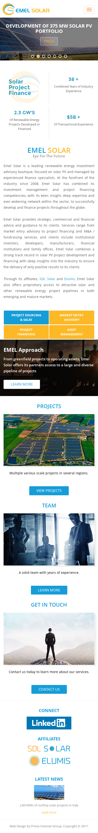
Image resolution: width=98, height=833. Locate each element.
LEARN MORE (22, 384)
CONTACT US (49, 689)
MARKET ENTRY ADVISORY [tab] (71, 317)
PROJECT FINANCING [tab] (26, 331)
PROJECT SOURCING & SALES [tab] (26, 317)
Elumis (69, 279)
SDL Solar (47, 279)
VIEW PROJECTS (49, 490)
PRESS (49, 41)
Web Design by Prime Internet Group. (36, 826)
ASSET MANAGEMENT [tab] (71, 331)
